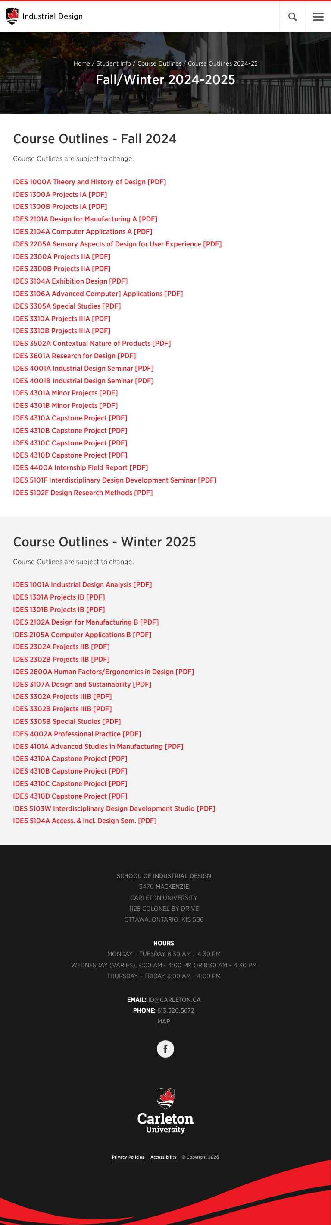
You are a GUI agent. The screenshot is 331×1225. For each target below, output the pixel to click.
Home (82, 63)
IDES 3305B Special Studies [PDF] (67, 721)
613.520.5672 (175, 1010)
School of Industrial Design (164, 875)
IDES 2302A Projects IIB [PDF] (61, 647)
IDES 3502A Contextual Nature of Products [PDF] (92, 343)
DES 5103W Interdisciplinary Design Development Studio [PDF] (115, 809)
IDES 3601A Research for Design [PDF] (74, 356)
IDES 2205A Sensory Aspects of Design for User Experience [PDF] (117, 244)
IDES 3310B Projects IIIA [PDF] (62, 331)
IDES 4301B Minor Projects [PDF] (65, 405)
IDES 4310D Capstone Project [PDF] (70, 455)
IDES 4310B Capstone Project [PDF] (70, 430)
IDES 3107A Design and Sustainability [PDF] (82, 684)
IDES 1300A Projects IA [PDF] (60, 194)
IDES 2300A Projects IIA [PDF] (62, 257)
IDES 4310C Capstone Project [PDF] (70, 443)
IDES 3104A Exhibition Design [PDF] (70, 281)
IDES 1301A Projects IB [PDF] (59, 597)
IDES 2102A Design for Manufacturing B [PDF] (86, 622)
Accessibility (163, 1156)
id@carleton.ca (174, 999)
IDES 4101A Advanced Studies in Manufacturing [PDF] (98, 746)
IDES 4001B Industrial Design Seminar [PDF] (83, 381)
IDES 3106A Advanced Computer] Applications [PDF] (98, 294)
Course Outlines (159, 63)
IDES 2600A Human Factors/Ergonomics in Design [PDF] (103, 672)
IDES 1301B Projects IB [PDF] (59, 610)
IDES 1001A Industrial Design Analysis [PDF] (82, 585)
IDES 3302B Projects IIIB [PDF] (62, 709)
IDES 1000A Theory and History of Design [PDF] (89, 182)
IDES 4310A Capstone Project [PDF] (70, 418)
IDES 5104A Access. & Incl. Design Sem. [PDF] (85, 821)
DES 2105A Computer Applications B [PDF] (83, 635)
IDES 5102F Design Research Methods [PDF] (83, 493)
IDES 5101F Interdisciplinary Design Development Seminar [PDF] (115, 480)
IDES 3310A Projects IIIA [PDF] (62, 319)
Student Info (114, 63)
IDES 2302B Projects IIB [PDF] (61, 659)
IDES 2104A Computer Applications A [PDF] (83, 231)
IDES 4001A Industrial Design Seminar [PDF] (83, 368)
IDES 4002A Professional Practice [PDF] (77, 734)
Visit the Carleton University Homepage (165, 1116)
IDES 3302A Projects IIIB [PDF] (62, 696)
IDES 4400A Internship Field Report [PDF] (80, 468)
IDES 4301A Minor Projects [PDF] (65, 393)
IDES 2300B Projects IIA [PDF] (62, 269)
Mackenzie (172, 886)
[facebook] (165, 1049)
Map (163, 1021)
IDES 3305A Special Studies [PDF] (67, 306)
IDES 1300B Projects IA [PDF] (60, 206)
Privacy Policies (128, 1156)
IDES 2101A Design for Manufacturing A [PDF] (85, 219)
